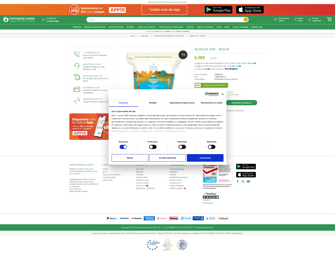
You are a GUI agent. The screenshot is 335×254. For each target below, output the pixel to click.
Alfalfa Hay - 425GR (197, 36)
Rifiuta (130, 158)
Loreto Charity (176, 188)
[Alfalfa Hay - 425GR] (155, 82)
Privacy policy (175, 180)
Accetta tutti (205, 158)
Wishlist (139, 172)
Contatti (173, 172)
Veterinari (145, 36)
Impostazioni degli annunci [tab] (182, 103)
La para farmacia (176, 169)
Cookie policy (175, 183)
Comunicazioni (109, 177)
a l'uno (233, 93)
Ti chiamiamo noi (91, 52)
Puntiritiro (300, 19)
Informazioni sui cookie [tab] (211, 103)
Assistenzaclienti (283, 19)
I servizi (172, 174)
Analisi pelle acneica (112, 174)
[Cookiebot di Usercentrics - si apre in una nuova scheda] (207, 94)
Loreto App (108, 180)
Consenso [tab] (123, 103)
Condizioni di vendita (178, 177)
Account (140, 169)
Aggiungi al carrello (241, 103)
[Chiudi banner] (223, 94)
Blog (105, 172)
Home (132, 36)
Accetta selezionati (167, 158)
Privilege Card (142, 180)
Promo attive (142, 177)
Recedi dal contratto (145, 188)
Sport (105, 169)
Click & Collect (142, 183)
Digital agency (237, 233)
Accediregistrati (316, 19)
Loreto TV (140, 185)
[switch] (153, 147)
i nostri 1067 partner (127, 115)
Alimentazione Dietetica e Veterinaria (169, 36)
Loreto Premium (176, 185)
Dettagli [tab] (152, 103)
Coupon (139, 174)
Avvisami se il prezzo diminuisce (230, 110)
